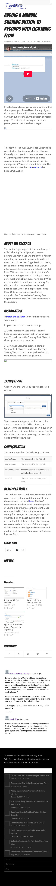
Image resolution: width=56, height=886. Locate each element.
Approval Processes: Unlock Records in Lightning (13, 627)
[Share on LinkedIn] (28, 653)
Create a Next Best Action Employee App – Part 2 (30, 775)
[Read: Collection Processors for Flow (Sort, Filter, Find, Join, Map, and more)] (7, 842)
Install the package (16, 316)
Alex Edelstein (46, 42)
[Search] (14, 5)
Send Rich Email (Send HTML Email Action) (27, 823)
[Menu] (20, 5)
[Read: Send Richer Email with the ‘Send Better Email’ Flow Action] (7, 852)
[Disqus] (28, 701)
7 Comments (24, 42)
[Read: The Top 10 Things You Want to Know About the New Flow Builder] (7, 802)
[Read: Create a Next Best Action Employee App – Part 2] (7, 776)
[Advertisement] (28, 203)
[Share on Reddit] (37, 653)
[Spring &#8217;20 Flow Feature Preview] (37, 592)
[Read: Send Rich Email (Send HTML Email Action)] (7, 824)
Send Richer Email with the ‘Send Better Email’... (29, 852)
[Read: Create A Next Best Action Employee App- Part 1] (7, 784)
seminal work (35, 167)
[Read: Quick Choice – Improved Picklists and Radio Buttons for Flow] (7, 831)
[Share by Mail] (47, 653)
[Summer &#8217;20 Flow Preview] (14, 592)
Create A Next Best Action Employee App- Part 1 (29, 783)
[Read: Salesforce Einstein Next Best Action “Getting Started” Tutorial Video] (7, 813)
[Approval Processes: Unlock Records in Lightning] (14, 617)
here (31, 501)
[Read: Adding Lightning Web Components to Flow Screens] (7, 792)
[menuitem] (14, 5)
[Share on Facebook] (9, 653)
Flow (34, 42)
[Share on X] (18, 653)
